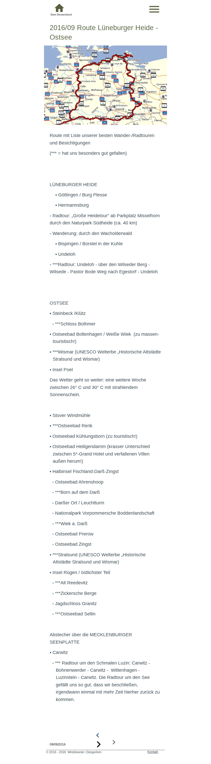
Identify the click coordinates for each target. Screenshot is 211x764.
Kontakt (152, 752)
